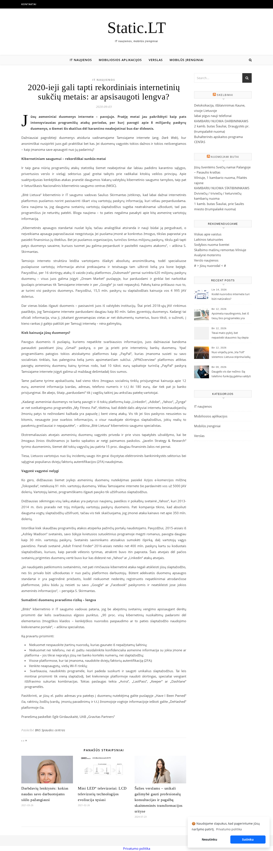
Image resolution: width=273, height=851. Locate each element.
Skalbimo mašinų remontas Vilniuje (220, 250)
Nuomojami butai (225, 156)
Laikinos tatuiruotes (208, 239)
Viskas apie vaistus (207, 234)
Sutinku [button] (248, 839)
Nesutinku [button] (209, 839)
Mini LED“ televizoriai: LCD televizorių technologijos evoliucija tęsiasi (102, 794)
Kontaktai (28, 4)
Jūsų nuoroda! (210, 265)
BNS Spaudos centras (50, 730)
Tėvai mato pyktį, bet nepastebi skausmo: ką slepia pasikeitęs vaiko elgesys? (230, 335)
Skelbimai (225, 95)
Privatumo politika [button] (229, 829)
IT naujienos (81, 60)
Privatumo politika (136, 848)
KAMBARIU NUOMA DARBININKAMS (221, 121)
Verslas (156, 60)
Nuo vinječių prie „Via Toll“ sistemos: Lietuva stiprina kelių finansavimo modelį (231, 355)
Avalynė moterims (207, 255)
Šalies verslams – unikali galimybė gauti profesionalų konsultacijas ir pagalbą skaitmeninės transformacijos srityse (159, 799)
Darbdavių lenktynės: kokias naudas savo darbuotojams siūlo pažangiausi (44, 794)
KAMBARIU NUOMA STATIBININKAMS (221, 188)
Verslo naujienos (206, 260)
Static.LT (136, 28)
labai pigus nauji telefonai (213, 116)
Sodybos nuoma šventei (211, 244)
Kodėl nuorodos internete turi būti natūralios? (231, 296)
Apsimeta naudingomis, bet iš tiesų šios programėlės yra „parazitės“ (230, 316)
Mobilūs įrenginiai (186, 60)
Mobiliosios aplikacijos (120, 60)
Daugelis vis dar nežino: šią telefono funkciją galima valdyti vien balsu (231, 374)
